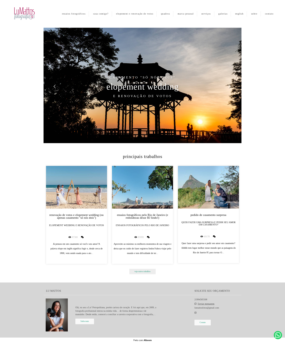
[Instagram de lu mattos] (195, 313)
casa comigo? (101, 14)
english (239, 14)
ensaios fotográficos (73, 14)
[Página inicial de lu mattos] (28, 14)
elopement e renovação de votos (134, 14)
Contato (203, 322)
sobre (254, 14)
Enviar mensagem (206, 304)
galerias (222, 14)
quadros (165, 14)
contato (269, 14)
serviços (206, 14)
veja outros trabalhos (142, 271)
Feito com (142, 340)
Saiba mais (84, 321)
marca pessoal (186, 14)
